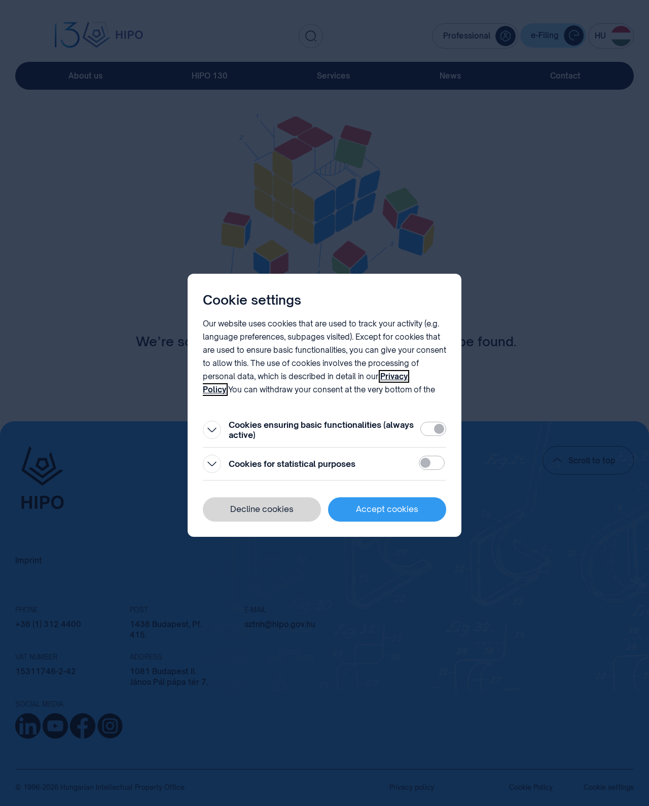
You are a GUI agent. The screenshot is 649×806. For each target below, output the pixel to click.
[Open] (212, 430)
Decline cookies (262, 509)
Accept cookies (387, 509)
